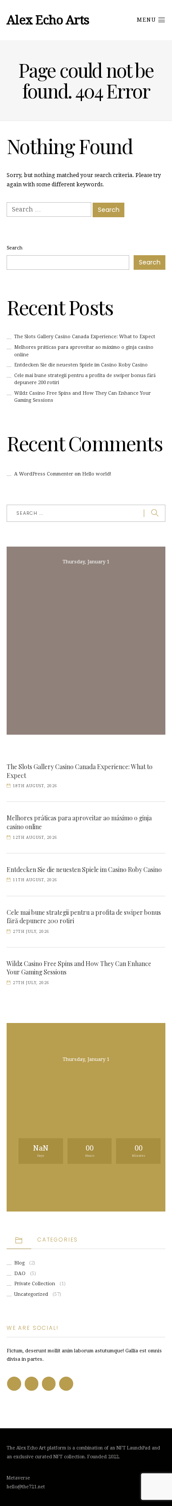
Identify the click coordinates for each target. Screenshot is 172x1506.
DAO (20, 1273)
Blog (19, 1263)
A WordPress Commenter (43, 474)
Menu (147, 20)
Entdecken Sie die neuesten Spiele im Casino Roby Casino (81, 365)
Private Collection (34, 1284)
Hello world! (96, 474)
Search (14, 248)
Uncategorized (31, 1294)
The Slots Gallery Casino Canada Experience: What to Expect (84, 337)
